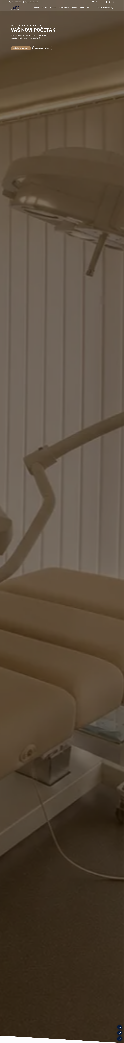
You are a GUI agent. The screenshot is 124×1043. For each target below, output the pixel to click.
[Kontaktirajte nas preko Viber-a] (119, 1033)
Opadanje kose (63, 7)
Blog (88, 7)
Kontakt (82, 7)
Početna (36, 7)
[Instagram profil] (110, 2)
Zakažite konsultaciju (20, 48)
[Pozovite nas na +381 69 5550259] (119, 1027)
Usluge (74, 7)
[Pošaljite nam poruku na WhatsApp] (119, 1038)
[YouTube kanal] (113, 2)
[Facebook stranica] (106, 2)
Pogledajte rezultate (42, 48)
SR (93, 2)
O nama (44, 7)
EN (96, 2)
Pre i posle (53, 7)
